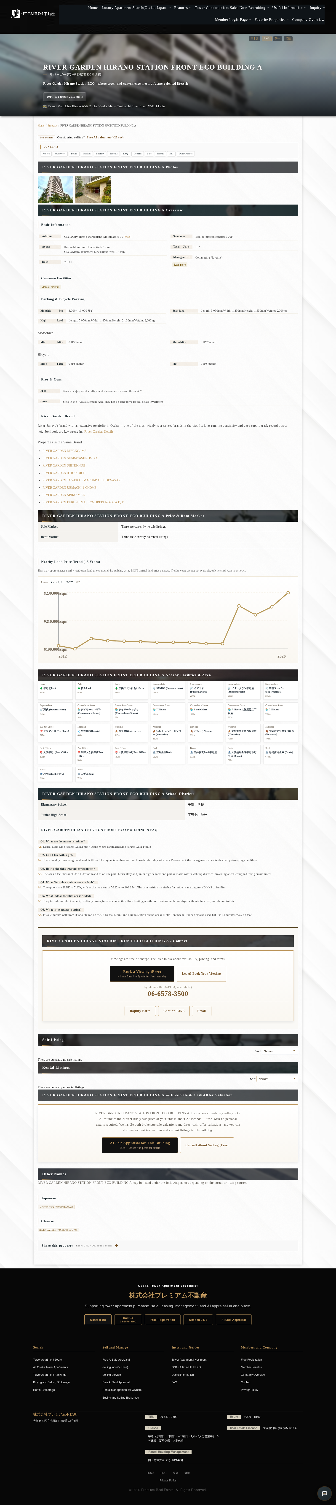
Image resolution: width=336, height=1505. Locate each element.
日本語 (255, 38)
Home (41, 125)
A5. (40, 901)
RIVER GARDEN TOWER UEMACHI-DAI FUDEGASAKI (82, 480)
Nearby (100, 153)
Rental (160, 153)
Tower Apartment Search (48, 1359)
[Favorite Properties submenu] (287, 20)
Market (86, 153)
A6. (40, 915)
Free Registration (162, 1320)
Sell (171, 153)
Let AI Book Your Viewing (201, 973)
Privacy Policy (249, 1390)
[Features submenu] (190, 8)
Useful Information (183, 1374)
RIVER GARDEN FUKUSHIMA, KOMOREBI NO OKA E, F (83, 502)
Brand (74, 153)
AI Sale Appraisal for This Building (140, 1145)
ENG (163, 1473)
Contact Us (98, 1320)
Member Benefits (251, 1367)
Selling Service (111, 1374)
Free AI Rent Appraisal (116, 1382)
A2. (40, 860)
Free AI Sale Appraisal (116, 1359)
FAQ (125, 153)
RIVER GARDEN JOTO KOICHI (65, 473)
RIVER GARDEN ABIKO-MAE (64, 495)
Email (201, 1011)
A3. (40, 874)
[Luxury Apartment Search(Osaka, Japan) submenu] (169, 8)
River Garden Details (98, 431)
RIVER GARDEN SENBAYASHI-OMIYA (70, 458)
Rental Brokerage (44, 1390)
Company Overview (253, 1374)
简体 (277, 38)
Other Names (185, 153)
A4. (40, 887)
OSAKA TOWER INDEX (186, 1367)
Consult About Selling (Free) (207, 1145)
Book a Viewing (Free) (142, 974)
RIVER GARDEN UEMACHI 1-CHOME (69, 487)
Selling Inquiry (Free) (115, 1367)
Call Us (128, 1319)
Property (52, 125)
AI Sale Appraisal (233, 1320)
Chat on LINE (174, 1011)
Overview (60, 153)
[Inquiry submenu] (324, 8)
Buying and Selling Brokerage (51, 1382)
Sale (149, 153)
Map (128, 236)
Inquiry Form (140, 1011)
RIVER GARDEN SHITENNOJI (64, 465)
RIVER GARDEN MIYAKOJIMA (65, 451)
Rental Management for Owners (121, 1390)
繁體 (288, 38)
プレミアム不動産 (33, 13)
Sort (258, 1051)
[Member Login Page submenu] (250, 20)
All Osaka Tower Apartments (50, 1367)
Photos (46, 153)
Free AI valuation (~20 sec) (105, 137)
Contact (137, 153)
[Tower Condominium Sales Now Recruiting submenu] (267, 8)
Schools (113, 153)
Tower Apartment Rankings (49, 1374)
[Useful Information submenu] (305, 8)
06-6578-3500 (168, 994)
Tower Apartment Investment (189, 1359)
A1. (40, 846)
